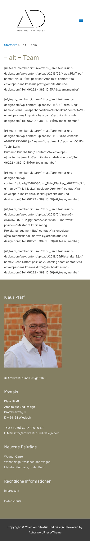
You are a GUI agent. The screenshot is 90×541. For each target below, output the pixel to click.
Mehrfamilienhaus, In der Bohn (24, 467)
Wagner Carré (13, 456)
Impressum (11, 490)
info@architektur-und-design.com (36, 433)
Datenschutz (12, 501)
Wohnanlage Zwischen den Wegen (27, 462)
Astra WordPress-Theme (45, 532)
